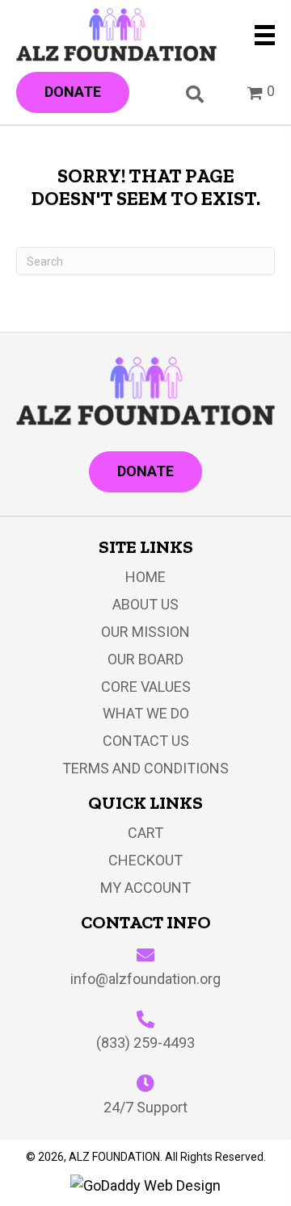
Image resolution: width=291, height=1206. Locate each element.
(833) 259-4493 (145, 1042)
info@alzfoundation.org (145, 978)
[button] (72, 92)
